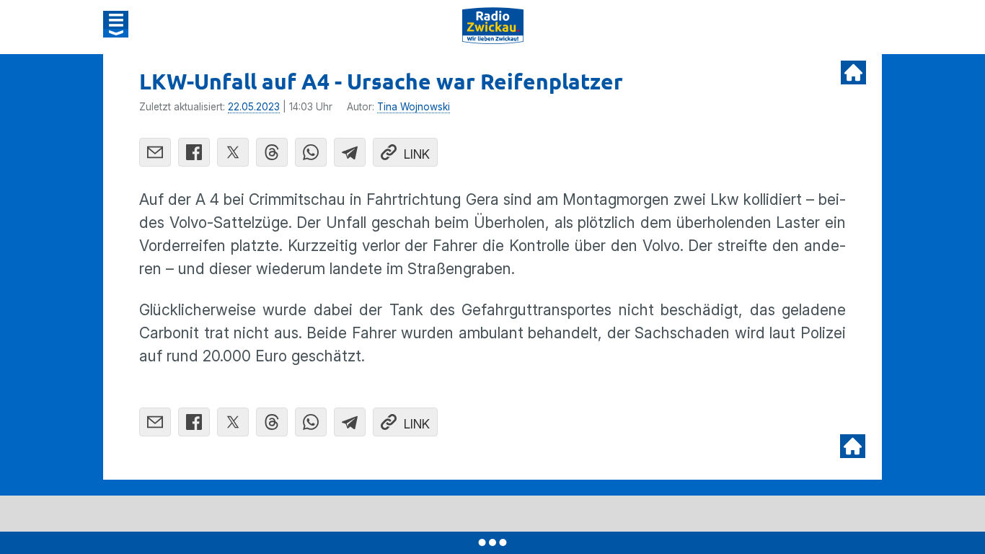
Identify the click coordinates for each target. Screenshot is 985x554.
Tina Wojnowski (413, 107)
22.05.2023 (254, 107)
